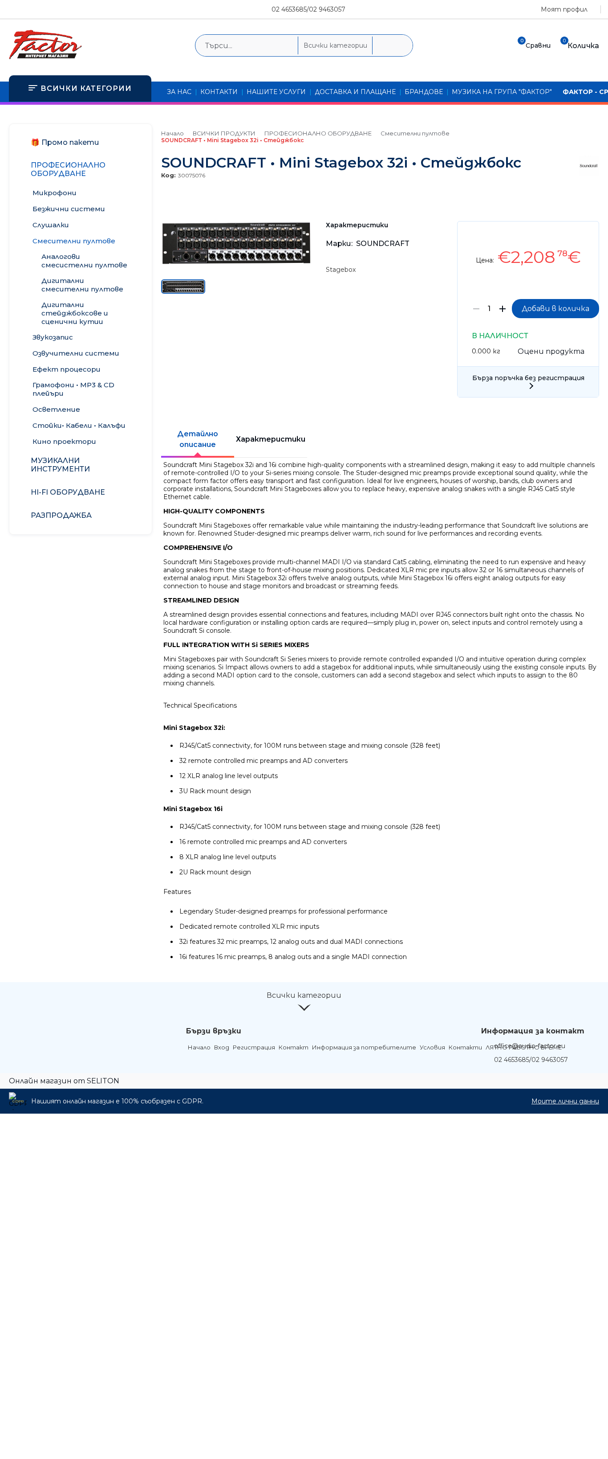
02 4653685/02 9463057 (308, 9)
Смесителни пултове (415, 133)
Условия (432, 1047)
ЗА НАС (179, 92)
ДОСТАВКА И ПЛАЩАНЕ (355, 92)
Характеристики (270, 439)
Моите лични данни (565, 1101)
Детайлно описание (197, 439)
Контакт (293, 1047)
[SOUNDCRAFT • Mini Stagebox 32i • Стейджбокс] (236, 262)
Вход (221, 1047)
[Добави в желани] (587, 235)
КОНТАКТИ (219, 92)
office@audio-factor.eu (529, 1046)
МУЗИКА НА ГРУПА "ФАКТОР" (502, 92)
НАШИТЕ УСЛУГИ (276, 92)
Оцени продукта (551, 351)
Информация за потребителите (364, 1047)
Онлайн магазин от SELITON (64, 1081)
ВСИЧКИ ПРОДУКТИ (224, 133)
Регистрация (254, 1047)
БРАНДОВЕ (424, 92)
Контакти (465, 1047)
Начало (172, 133)
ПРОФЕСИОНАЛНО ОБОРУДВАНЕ (318, 133)
